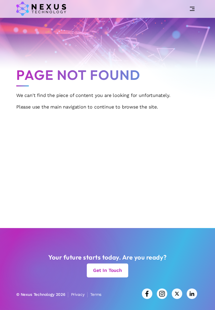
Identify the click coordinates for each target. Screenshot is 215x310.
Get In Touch (107, 270)
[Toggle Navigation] (192, 9)
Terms (95, 294)
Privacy (78, 294)
